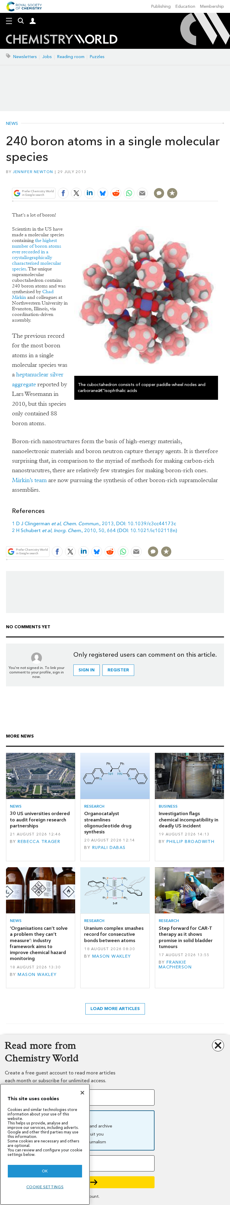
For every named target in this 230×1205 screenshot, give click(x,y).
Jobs (47, 56)
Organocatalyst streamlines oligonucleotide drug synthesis (107, 823)
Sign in (86, 670)
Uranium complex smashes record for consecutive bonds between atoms (113, 934)
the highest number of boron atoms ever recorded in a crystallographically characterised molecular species (36, 254)
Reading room (70, 56)
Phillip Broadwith (190, 841)
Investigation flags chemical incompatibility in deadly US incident (188, 820)
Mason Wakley (37, 974)
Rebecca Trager (39, 841)
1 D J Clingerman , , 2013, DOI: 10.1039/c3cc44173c (94, 523)
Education (185, 6)
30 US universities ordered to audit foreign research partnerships (40, 820)
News (12, 123)
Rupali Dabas (109, 847)
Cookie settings (45, 1187)
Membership (212, 6)
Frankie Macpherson (175, 965)
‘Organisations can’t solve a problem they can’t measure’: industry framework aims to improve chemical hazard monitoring (39, 943)
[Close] (82, 1092)
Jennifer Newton (33, 171)
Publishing (161, 6)
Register (118, 670)
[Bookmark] (172, 193)
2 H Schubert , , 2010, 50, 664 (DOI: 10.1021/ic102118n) (94, 530)
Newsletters (25, 56)
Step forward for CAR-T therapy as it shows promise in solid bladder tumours (186, 937)
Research (94, 806)
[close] (217, 178)
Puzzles (97, 56)
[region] (45, 1144)
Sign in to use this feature (189, 178)
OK (45, 1171)
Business (168, 806)
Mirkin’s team (29, 480)
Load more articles (115, 1008)
